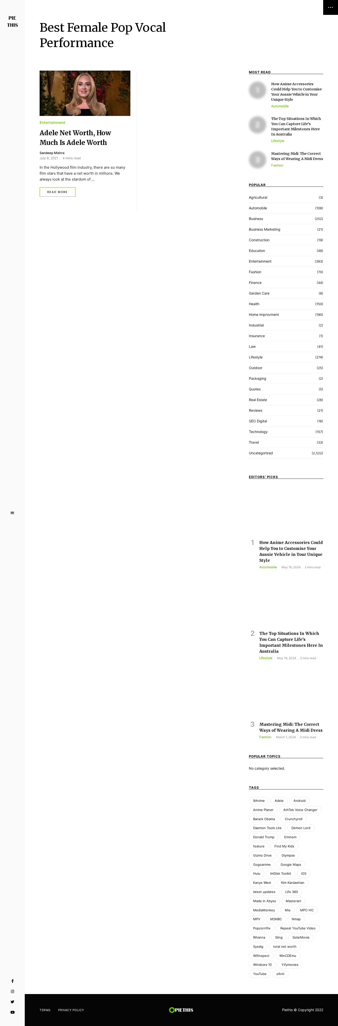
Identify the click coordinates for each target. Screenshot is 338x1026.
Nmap (296, 919)
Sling (279, 937)
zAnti (280, 974)
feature (259, 846)
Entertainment (52, 122)
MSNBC (276, 919)
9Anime (259, 801)
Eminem (290, 837)
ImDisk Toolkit (280, 873)
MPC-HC (307, 910)
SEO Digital (258, 421)
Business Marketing (264, 229)
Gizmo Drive (262, 855)
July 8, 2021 (49, 158)
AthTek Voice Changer (300, 810)
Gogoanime (262, 864)
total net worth (284, 946)
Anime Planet (263, 810)
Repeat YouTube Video (297, 928)
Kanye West (262, 883)
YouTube (12, 1012)
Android (299, 801)
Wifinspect (261, 956)
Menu (12, 513)
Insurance (257, 336)
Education (257, 250)
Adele (279, 801)
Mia (287, 910)
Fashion (255, 272)
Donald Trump (263, 837)
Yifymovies (290, 965)
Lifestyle (256, 357)
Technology (258, 432)
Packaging (257, 378)
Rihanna (259, 937)
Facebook (12, 981)
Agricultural (258, 197)
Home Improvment (264, 314)
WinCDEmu (287, 956)
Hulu (256, 873)
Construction (259, 240)
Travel (254, 442)
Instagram (12, 991)
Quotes (255, 389)
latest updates (264, 892)
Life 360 (291, 892)
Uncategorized (261, 453)
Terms (45, 1010)
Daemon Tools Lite (267, 828)
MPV (256, 919)
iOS (303, 873)
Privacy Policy (71, 1010)
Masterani (293, 901)
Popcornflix (261, 928)
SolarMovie (301, 937)
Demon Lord (300, 828)
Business (256, 218)
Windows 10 (262, 965)
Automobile (258, 208)
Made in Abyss (264, 901)
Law (252, 346)
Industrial (256, 325)
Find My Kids (284, 846)
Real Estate (258, 400)
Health (254, 304)
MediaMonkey (264, 910)
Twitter (12, 1002)
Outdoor (255, 368)
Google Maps (291, 864)
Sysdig (258, 946)
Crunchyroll (293, 819)
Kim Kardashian (292, 883)
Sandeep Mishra (52, 153)
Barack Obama (264, 819)
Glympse (288, 855)
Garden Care (259, 293)
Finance (255, 282)
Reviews (255, 410)
